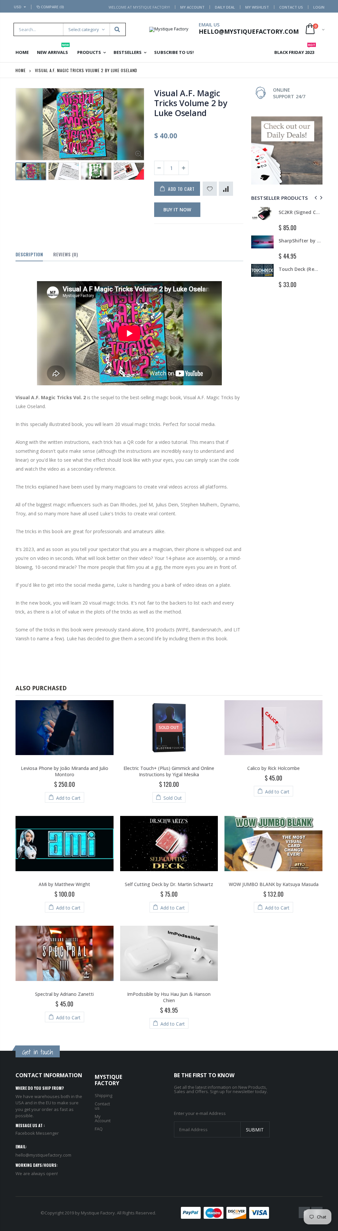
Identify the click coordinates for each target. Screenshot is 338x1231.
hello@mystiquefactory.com (43, 1155)
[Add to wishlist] (210, 189)
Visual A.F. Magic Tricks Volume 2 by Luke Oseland (190, 102)
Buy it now (177, 209)
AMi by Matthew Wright (64, 884)
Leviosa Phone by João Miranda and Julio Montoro (64, 771)
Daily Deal (225, 7)
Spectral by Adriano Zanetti (64, 994)
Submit (255, 1129)
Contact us (102, 1106)
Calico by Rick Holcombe (273, 768)
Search (117, 29)
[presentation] (22, 173)
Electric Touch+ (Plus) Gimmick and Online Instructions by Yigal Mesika (168, 771)
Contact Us (291, 7)
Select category (83, 29)
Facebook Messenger (37, 1133)
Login (318, 7)
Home (21, 70)
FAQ (99, 1129)
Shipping (103, 1095)
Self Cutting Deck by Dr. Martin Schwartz (169, 884)
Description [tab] (29, 254)
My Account (192, 7)
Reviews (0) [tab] (65, 254)
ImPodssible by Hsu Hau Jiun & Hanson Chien (169, 997)
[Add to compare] (226, 189)
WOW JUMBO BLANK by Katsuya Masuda (274, 884)
